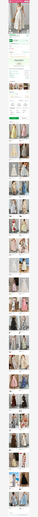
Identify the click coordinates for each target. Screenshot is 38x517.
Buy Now (14, 118)
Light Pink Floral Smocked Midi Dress (23, 139)
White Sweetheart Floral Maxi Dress (13, 273)
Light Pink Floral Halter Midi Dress (13, 389)
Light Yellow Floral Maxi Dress (12, 139)
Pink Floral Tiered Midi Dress (22, 312)
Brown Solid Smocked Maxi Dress (13, 409)
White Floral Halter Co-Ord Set (12, 177)
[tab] (12, 108)
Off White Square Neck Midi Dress (23, 448)
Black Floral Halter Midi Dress (22, 487)
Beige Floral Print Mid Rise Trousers (13, 350)
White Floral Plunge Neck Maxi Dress (13, 487)
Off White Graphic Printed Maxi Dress (23, 253)
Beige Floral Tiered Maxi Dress (22, 214)
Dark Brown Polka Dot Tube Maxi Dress (13, 448)
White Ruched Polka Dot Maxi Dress (13, 214)
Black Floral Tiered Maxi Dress (22, 409)
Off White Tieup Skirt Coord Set (22, 350)
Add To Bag (24, 118)
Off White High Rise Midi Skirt (22, 273)
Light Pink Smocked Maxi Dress (12, 253)
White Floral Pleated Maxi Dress (12, 312)
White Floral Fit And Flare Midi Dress (23, 177)
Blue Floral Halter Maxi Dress (22, 389)
